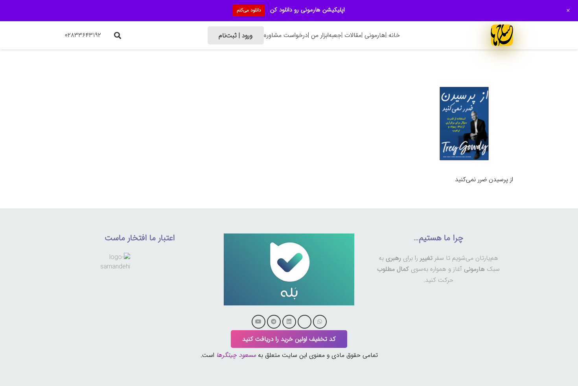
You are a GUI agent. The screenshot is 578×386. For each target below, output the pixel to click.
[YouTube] (258, 322)
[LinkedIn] (289, 322)
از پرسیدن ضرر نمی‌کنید (484, 179)
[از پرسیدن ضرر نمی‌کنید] (464, 80)
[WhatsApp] (320, 322)
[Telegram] (274, 322)
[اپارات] (304, 322)
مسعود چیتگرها (236, 355)
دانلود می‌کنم (249, 10)
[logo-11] (502, 35)
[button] (117, 35)
